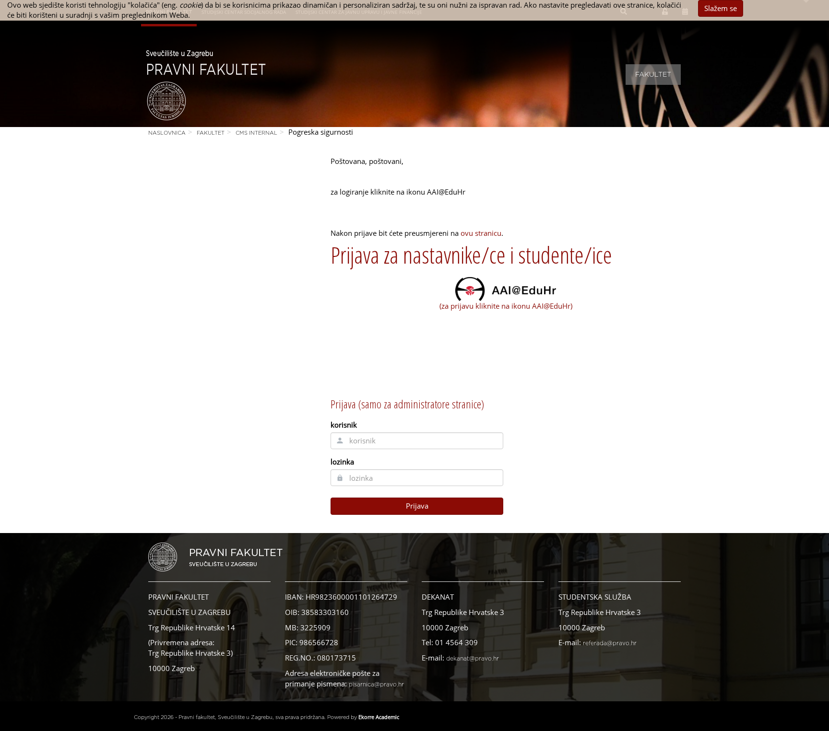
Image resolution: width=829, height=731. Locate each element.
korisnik (344, 424)
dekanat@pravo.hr (472, 658)
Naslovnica (167, 133)
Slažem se (720, 8)
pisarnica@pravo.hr (376, 684)
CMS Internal (256, 133)
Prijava (417, 506)
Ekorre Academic (378, 716)
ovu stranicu (481, 233)
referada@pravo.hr (610, 643)
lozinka (342, 461)
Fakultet (653, 74)
